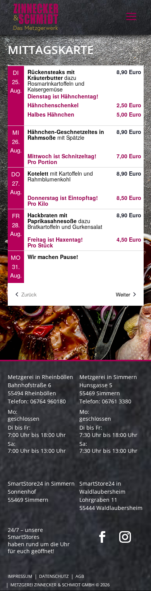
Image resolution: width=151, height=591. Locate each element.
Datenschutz (54, 576)
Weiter (123, 294)
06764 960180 (48, 401)
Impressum (20, 576)
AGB (80, 576)
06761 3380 (116, 401)
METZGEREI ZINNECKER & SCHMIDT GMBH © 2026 (60, 585)
